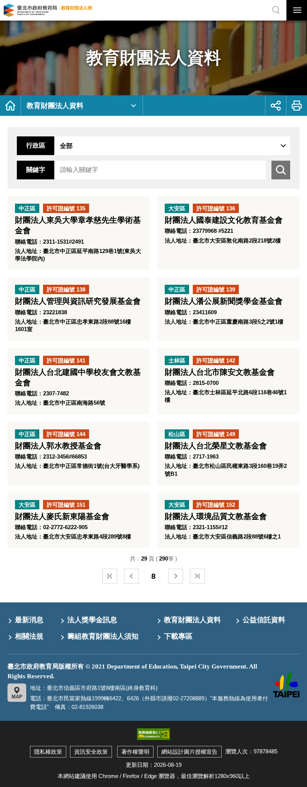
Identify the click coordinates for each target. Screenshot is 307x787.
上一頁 (131, 576)
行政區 (35, 145)
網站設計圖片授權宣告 (189, 752)
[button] (296, 10)
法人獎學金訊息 (92, 620)
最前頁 (109, 576)
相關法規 (29, 636)
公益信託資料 (264, 620)
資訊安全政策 (91, 752)
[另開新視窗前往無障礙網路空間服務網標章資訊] (153, 734)
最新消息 (29, 620)
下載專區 (178, 636)
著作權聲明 (135, 752)
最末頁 (197, 576)
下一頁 (175, 576)
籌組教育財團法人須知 (103, 636)
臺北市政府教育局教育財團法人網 (48, 10)
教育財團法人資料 (55, 105)
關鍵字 (35, 169)
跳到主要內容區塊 (15, 2)
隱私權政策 (48, 752)
